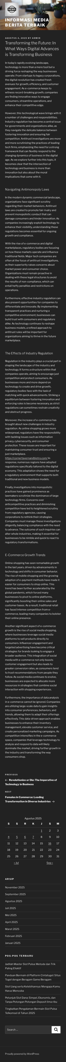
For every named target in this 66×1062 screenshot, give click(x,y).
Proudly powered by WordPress (22, 1053)
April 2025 (11, 922)
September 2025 (15, 894)
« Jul (16, 862)
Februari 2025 (13, 936)
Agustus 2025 (13, 901)
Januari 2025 (12, 943)
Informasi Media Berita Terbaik (27, 23)
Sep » (50, 862)
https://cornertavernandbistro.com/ (26, 458)
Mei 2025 (11, 915)
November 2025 (15, 887)
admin (36, 38)
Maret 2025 (12, 929)
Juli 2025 (10, 908)
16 (49, 843)
